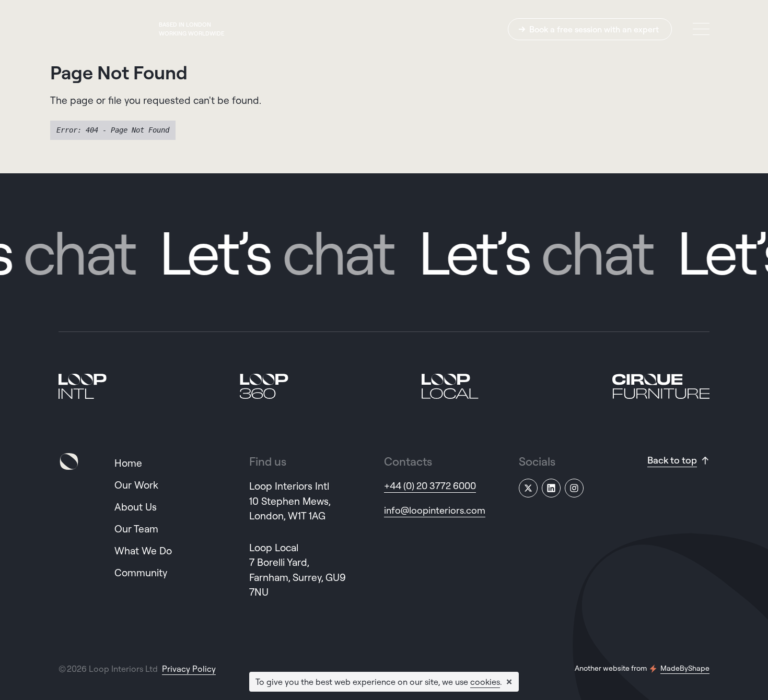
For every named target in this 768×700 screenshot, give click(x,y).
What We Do (143, 550)
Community (140, 572)
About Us (135, 507)
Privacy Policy (189, 668)
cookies (485, 682)
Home (128, 463)
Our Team (136, 529)
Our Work (136, 485)
